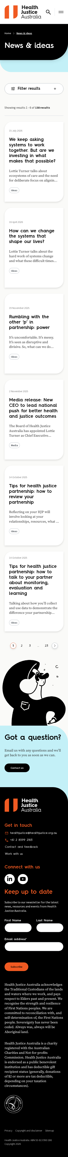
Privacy (8, 1130)
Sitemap (49, 1130)
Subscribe (16, 966)
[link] (13, 646)
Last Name (44, 920)
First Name (13, 920)
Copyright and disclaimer (28, 1130)
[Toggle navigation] (61, 12)
